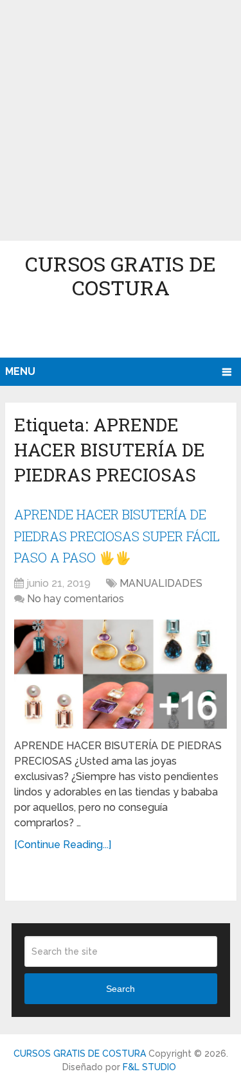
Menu (20, 371)
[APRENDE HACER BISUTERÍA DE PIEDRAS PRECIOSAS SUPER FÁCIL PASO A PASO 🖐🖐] (120, 674)
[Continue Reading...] (62, 844)
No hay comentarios (75, 599)
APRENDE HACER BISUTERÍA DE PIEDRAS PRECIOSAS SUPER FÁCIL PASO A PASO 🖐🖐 (117, 536)
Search (120, 989)
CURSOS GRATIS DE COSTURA (120, 275)
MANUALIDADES (161, 583)
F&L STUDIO (149, 1067)
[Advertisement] (120, 120)
